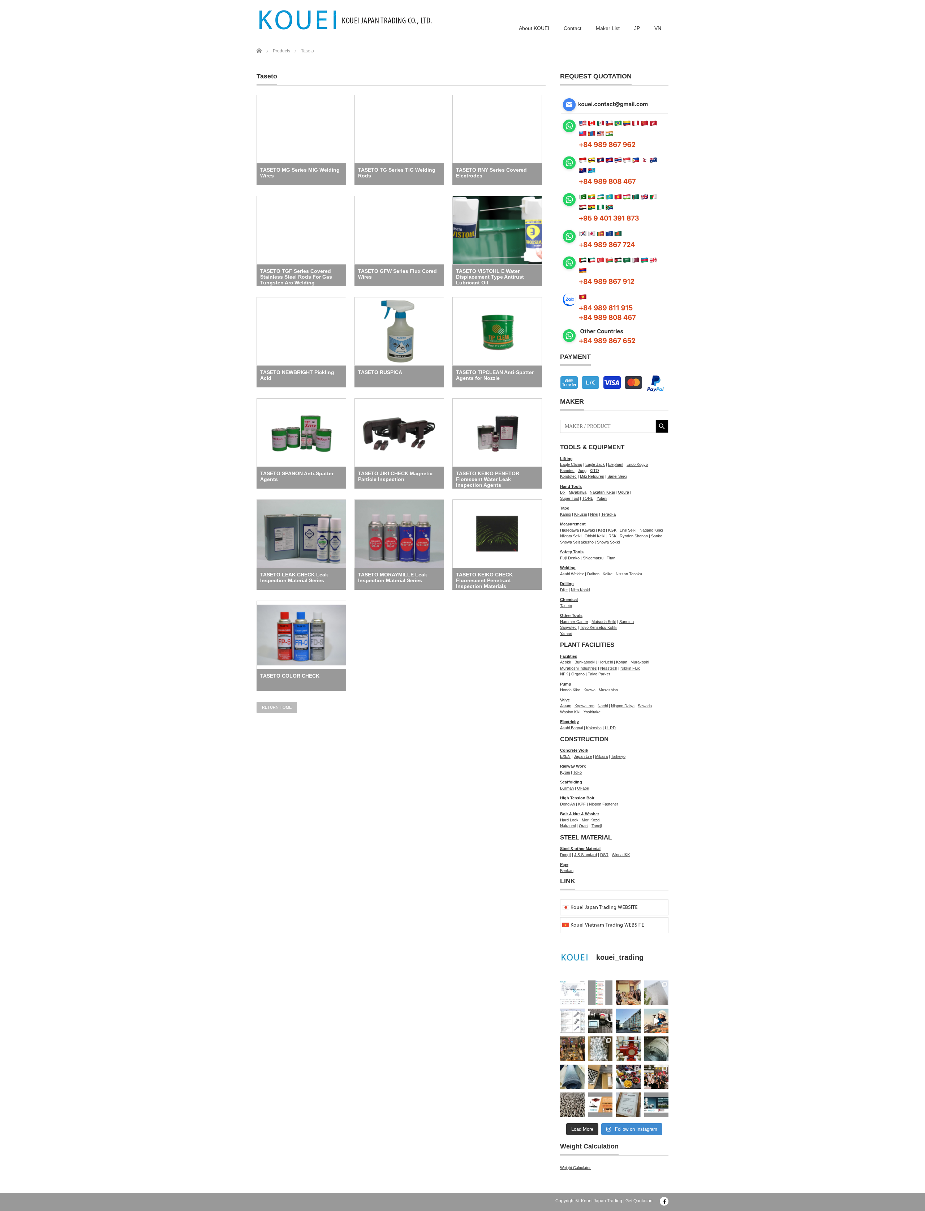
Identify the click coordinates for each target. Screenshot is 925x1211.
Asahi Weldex (572, 574)
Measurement (573, 524)
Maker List (608, 28)
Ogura (623, 492)
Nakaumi (568, 826)
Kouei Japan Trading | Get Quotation (617, 1200)
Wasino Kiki (570, 712)
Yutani (602, 498)
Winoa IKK (621, 855)
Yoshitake (592, 712)
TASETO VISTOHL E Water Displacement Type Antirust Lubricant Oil (490, 276)
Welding (568, 568)
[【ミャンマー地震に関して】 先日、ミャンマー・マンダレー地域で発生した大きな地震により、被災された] (628, 1021)
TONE (587, 498)
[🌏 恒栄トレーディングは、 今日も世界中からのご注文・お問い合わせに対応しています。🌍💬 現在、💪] (600, 992)
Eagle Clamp (571, 464)
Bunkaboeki (585, 662)
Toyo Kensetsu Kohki (598, 627)
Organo (578, 674)
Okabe (583, 788)
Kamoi (565, 514)
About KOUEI (534, 28)
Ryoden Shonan (634, 536)
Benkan (566, 870)
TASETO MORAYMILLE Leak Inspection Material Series (392, 577)
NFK (564, 674)
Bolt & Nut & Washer (579, 814)
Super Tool (569, 498)
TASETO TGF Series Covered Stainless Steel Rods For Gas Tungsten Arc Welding (296, 276)
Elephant (615, 464)
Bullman (567, 788)
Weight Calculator (575, 1167)
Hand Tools (571, 486)
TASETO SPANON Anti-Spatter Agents (297, 476)
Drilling (567, 583)
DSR (604, 855)
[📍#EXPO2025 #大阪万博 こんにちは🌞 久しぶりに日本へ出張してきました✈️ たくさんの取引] (656, 992)
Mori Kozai (591, 820)
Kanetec (567, 470)
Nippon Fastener (603, 804)
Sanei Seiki (617, 476)
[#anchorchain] (572, 1104)
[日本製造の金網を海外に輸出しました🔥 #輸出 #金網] (572, 1077)
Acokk (565, 662)
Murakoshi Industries (578, 668)
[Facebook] (664, 1201)
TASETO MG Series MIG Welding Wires (300, 173)
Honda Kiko (570, 690)
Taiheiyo (618, 756)
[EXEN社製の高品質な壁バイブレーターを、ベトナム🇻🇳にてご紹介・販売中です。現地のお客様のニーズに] (600, 1021)
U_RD (610, 728)
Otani (583, 826)
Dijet (564, 590)
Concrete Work (574, 750)
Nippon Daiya (622, 706)
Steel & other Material (580, 848)
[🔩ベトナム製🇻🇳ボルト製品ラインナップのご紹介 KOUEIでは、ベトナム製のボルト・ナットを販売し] (572, 1021)
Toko (577, 772)
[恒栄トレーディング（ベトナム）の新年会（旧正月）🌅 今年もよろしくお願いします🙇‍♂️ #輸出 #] (572, 1048)
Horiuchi (605, 662)
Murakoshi (640, 662)
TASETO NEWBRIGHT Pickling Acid (297, 375)
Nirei (594, 514)
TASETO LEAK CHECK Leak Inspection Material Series (294, 577)
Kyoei (565, 772)
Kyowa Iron (584, 706)
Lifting (566, 458)
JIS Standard (585, 855)
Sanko (656, 536)
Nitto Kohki (580, 590)
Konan (621, 662)
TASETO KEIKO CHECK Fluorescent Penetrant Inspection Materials (484, 580)
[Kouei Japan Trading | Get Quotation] (346, 20)
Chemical (569, 599)
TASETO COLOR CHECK (289, 676)
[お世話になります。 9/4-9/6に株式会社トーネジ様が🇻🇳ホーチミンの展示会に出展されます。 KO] (656, 1104)
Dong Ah (567, 804)
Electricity (569, 722)
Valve (565, 700)
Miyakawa (577, 492)
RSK (612, 536)
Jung (582, 470)
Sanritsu (626, 621)
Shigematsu (593, 558)
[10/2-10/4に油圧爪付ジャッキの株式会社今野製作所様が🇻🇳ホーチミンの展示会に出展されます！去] (600, 1104)
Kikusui (580, 514)
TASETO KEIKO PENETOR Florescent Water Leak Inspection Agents (487, 479)
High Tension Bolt (577, 798)
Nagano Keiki (651, 530)
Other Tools (571, 615)
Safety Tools (572, 552)
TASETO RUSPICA (380, 372)
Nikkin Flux (630, 668)
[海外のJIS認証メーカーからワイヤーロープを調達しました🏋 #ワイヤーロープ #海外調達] (656, 1048)
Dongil (565, 855)
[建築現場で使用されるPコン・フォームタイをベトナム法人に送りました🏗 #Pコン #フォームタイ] (600, 1048)
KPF (582, 804)
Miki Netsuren (592, 476)
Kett (601, 530)
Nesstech (608, 668)
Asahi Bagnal (571, 728)
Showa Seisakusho (577, 542)
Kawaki (588, 530)
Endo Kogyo (637, 464)
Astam (565, 706)
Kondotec (568, 476)
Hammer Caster (574, 621)
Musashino (608, 690)
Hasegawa (569, 530)
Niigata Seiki (570, 536)
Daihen (593, 574)
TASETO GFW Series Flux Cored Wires (397, 274)
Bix (562, 492)
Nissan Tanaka (629, 574)
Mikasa (601, 756)
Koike (607, 574)
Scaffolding (571, 782)
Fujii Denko (570, 558)
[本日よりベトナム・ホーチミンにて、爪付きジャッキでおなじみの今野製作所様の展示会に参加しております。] (656, 1077)
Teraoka (608, 514)
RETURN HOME (277, 707)
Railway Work (573, 766)
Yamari (566, 633)
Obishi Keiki (595, 536)
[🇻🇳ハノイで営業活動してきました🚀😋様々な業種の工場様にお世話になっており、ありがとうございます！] (628, 1077)
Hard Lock (569, 820)
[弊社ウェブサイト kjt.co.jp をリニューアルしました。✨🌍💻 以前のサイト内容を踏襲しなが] (572, 992)
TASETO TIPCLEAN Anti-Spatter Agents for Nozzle (495, 375)
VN (657, 28)
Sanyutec (568, 627)
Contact (572, 28)
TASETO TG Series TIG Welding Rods (396, 173)
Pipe (564, 864)
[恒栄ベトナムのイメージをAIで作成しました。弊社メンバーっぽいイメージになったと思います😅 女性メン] (656, 1021)
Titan (611, 558)
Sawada (645, 706)
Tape (564, 508)
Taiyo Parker (599, 674)
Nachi (603, 706)
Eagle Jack (595, 464)
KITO (594, 470)
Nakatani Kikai (602, 492)
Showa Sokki (608, 542)
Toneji (596, 826)
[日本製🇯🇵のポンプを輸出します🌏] (628, 1048)
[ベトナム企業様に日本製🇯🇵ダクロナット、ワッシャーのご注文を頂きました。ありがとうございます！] (600, 1077)
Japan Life (583, 756)
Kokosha (594, 728)
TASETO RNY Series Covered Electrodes (491, 173)
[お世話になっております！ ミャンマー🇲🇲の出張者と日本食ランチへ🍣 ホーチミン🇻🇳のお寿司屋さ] (628, 992)
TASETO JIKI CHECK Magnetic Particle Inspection (395, 476)
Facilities (568, 656)
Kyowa (589, 690)
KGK (612, 530)
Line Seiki (628, 530)
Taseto (566, 606)
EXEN (565, 756)
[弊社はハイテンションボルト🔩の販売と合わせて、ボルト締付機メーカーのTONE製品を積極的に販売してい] (628, 1104)
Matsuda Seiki (603, 621)
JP (637, 28)
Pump (565, 684)
